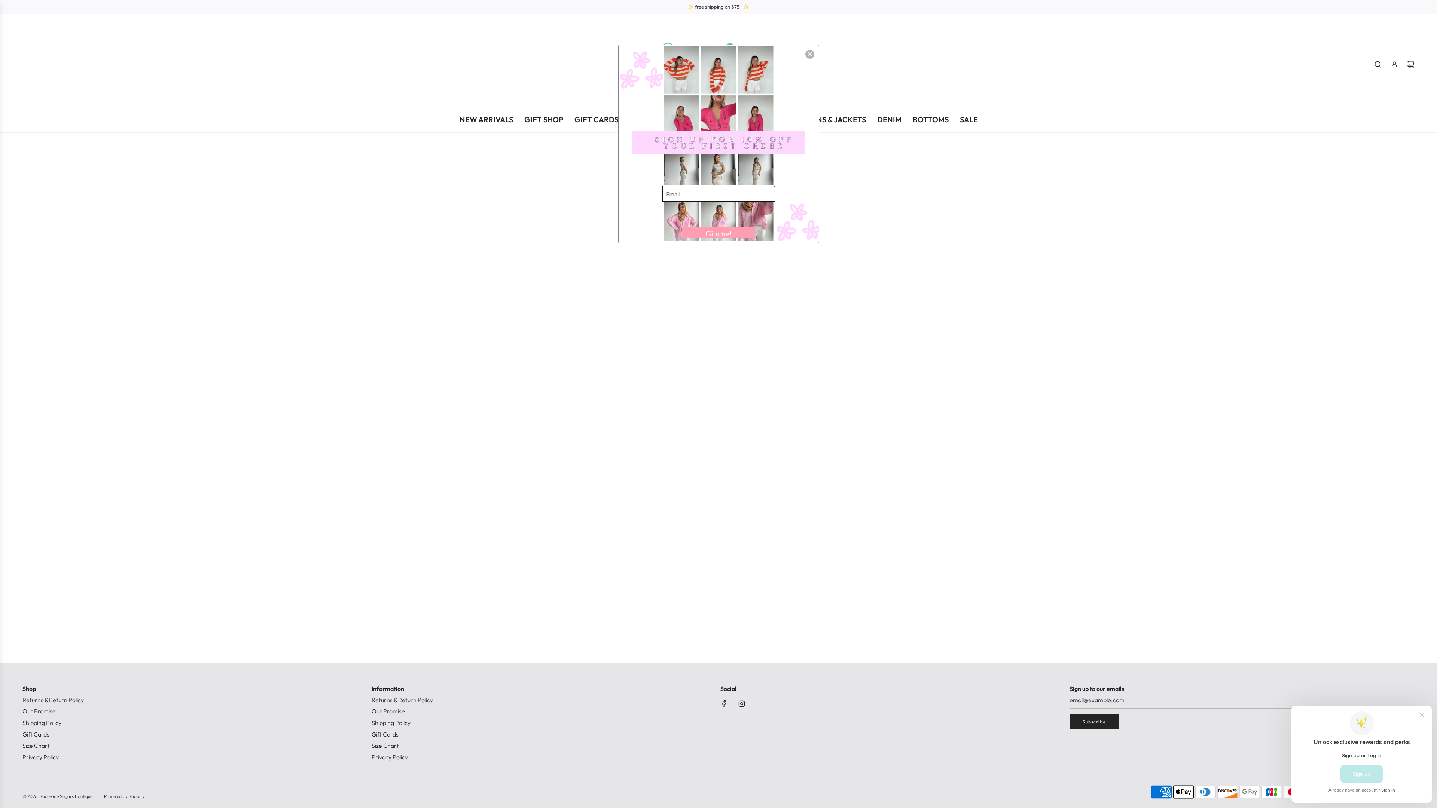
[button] (809, 54)
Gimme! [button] (718, 233)
